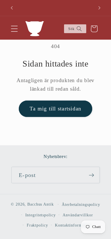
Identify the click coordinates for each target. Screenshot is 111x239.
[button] (14, 29)
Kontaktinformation (73, 225)
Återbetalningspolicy (81, 204)
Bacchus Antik (40, 204)
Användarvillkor (78, 215)
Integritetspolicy (40, 215)
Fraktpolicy (37, 225)
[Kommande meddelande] (99, 8)
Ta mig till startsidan (56, 109)
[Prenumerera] (91, 175)
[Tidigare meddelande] (11, 8)
